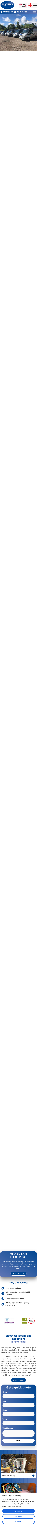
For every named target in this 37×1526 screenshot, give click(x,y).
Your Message (7, 1428)
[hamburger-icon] (34, 12)
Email (5, 1401)
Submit (18, 1440)
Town (4, 1419)
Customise (18, 1516)
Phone (4, 1410)
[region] (18, 1509)
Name (5, 1392)
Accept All (18, 1511)
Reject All (18, 1522)
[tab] (18, 1475)
